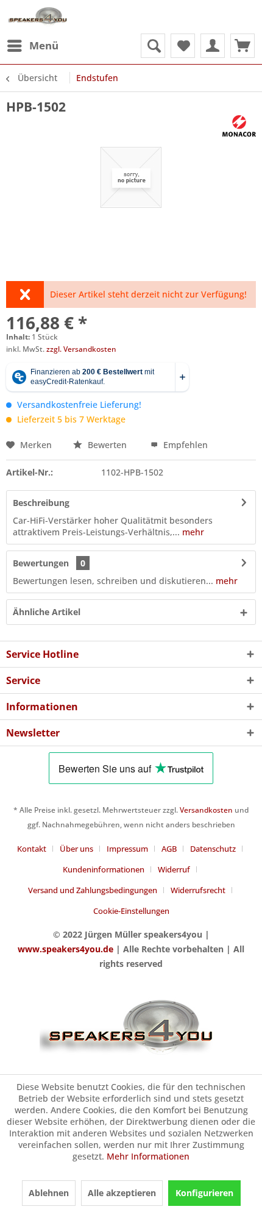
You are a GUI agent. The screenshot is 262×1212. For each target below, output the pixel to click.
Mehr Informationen (148, 1156)
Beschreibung (41, 502)
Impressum (127, 848)
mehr (192, 532)
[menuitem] (32, 46)
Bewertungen (41, 563)
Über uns (76, 848)
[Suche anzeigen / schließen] (153, 46)
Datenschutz (213, 848)
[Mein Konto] (212, 46)
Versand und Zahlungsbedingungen (92, 890)
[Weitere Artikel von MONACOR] (239, 126)
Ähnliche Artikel (46, 612)
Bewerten (107, 445)
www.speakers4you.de (65, 949)
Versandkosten (206, 810)
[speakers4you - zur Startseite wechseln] (38, 16)
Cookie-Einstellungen (131, 910)
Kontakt (31, 848)
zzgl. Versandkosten (81, 349)
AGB (169, 848)
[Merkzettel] (183, 46)
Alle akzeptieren (122, 1193)
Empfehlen (184, 445)
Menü (43, 45)
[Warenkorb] (242, 46)
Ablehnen (49, 1193)
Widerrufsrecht (198, 890)
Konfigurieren (204, 1193)
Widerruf (174, 869)
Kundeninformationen (103, 869)
